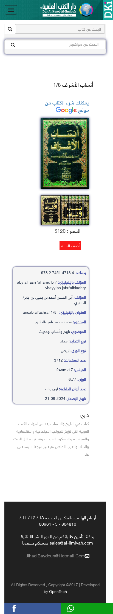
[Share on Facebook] (24, 607)
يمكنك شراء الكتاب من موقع (67, 106)
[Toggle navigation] (11, 9)
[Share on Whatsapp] (80, 607)
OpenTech (58, 591)
